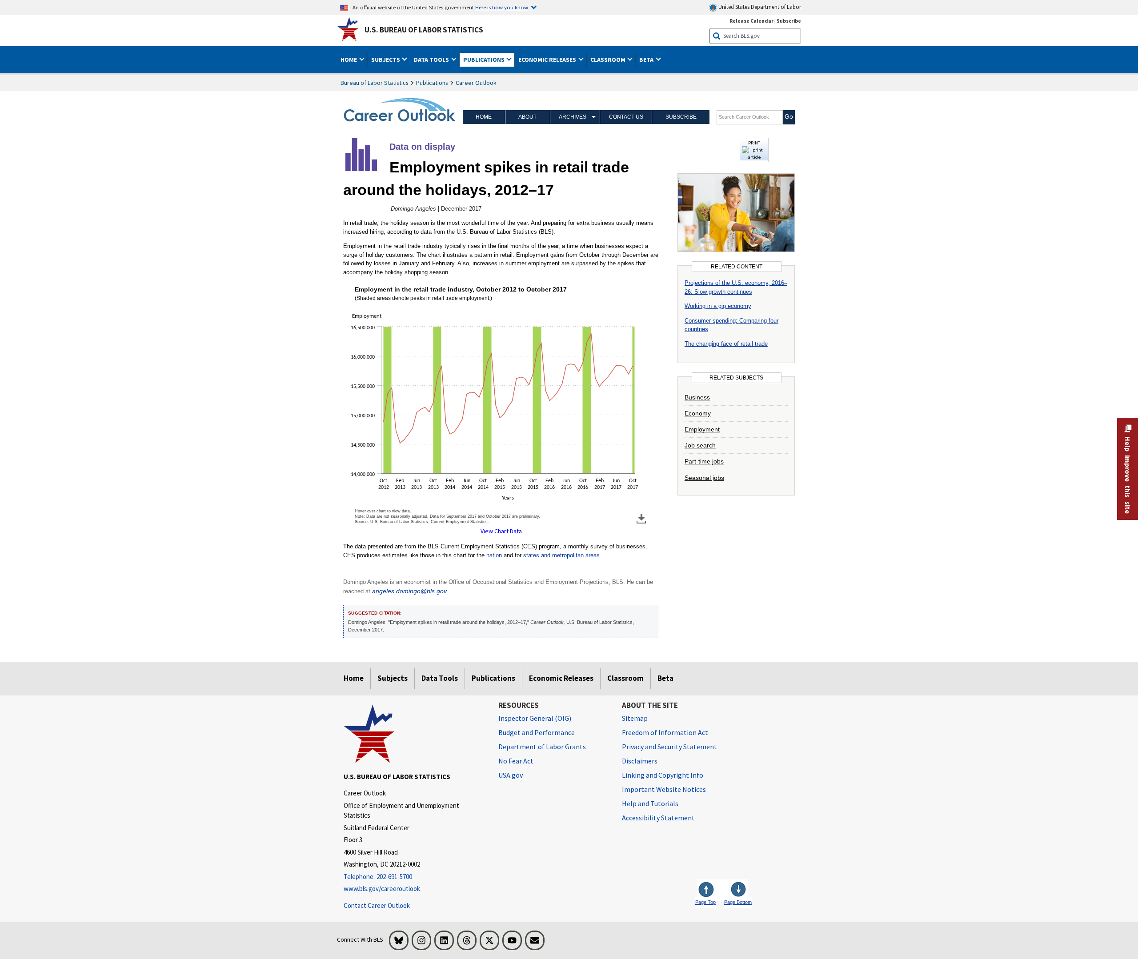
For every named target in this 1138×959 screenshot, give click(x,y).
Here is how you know (501, 7)
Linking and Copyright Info (662, 775)
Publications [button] (484, 60)
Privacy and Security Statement (669, 746)
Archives (572, 117)
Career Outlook (476, 83)
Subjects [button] (386, 60)
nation (494, 555)
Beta (665, 678)
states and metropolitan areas (561, 555)
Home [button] (349, 60)
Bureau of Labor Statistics (375, 83)
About (527, 117)
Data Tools (439, 678)
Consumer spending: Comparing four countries (731, 325)
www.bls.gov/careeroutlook (382, 888)
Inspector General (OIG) (534, 718)
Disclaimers (639, 760)
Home (484, 117)
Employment (702, 429)
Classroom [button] (608, 60)
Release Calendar (751, 20)
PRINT (754, 143)
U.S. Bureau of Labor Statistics (424, 30)
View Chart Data (501, 531)
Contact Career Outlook (377, 905)
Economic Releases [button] (547, 60)
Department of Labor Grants (542, 746)
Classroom (625, 678)
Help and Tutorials (650, 803)
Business (697, 397)
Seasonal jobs (704, 477)
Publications (432, 83)
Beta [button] (647, 60)
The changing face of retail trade (726, 343)
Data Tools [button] (432, 60)
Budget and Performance (536, 732)
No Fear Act (515, 760)
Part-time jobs (704, 461)
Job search (700, 445)
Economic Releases (561, 678)
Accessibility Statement (658, 817)
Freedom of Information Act (665, 732)
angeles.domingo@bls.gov (409, 591)
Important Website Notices (664, 789)
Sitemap (635, 718)
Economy (698, 413)
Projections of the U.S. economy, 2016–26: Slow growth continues (736, 287)
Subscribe (789, 20)
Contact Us (626, 117)
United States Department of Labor (759, 7)
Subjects (392, 678)
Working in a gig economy (718, 306)
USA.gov (510, 775)
